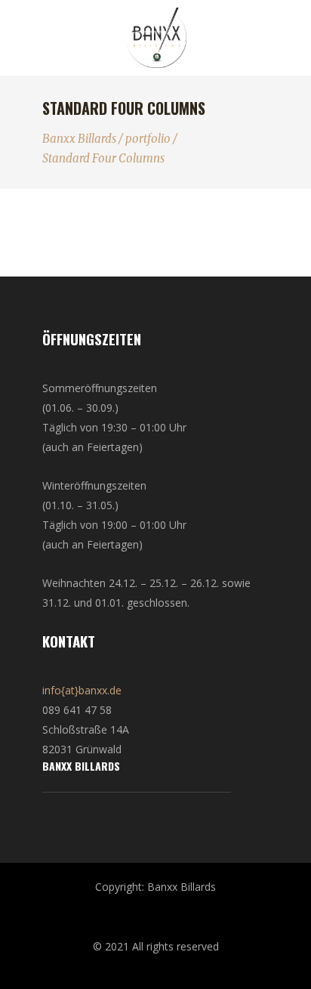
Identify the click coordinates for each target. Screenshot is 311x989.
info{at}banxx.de (82, 690)
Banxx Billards (79, 138)
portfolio (148, 138)
